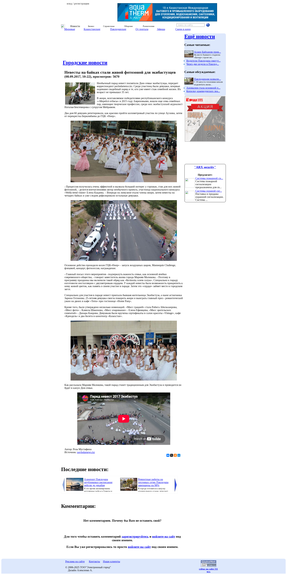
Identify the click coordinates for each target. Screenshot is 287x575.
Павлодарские (118, 29)
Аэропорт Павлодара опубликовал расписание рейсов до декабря (98, 482)
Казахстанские (92, 29)
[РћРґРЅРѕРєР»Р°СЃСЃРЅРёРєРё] (175, 455)
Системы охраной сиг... (208, 191)
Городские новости (85, 62)
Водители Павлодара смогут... (203, 60)
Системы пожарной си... (209, 178)
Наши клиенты (111, 561)
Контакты (94, 561)
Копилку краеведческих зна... (203, 91)
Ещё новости (199, 36)
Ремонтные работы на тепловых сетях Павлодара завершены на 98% (153, 482)
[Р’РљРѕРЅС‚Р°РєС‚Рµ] (167, 455)
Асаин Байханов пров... (207, 52)
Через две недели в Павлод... (202, 64)
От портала (142, 29)
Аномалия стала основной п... (203, 87)
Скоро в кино (183, 29)
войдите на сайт (163, 536)
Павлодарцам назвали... (207, 79)
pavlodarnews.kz (86, 452)
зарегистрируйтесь (135, 536)
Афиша (161, 29)
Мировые (69, 29)
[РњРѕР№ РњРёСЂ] (178, 455)
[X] (171, 455)
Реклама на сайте (75, 561)
